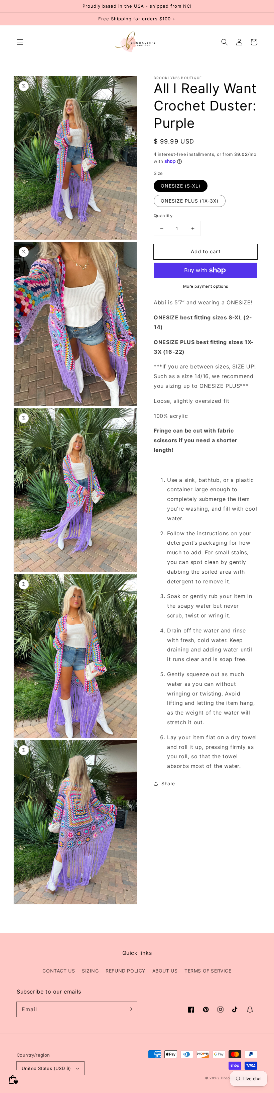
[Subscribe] (129, 1009)
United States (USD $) (46, 1068)
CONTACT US (58, 971)
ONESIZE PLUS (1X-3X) (190, 201)
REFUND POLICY (125, 971)
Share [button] (168, 783)
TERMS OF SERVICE (208, 971)
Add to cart (206, 251)
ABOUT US (165, 971)
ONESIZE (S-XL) (180, 186)
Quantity (163, 215)
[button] (20, 42)
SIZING (90, 971)
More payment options (205, 286)
